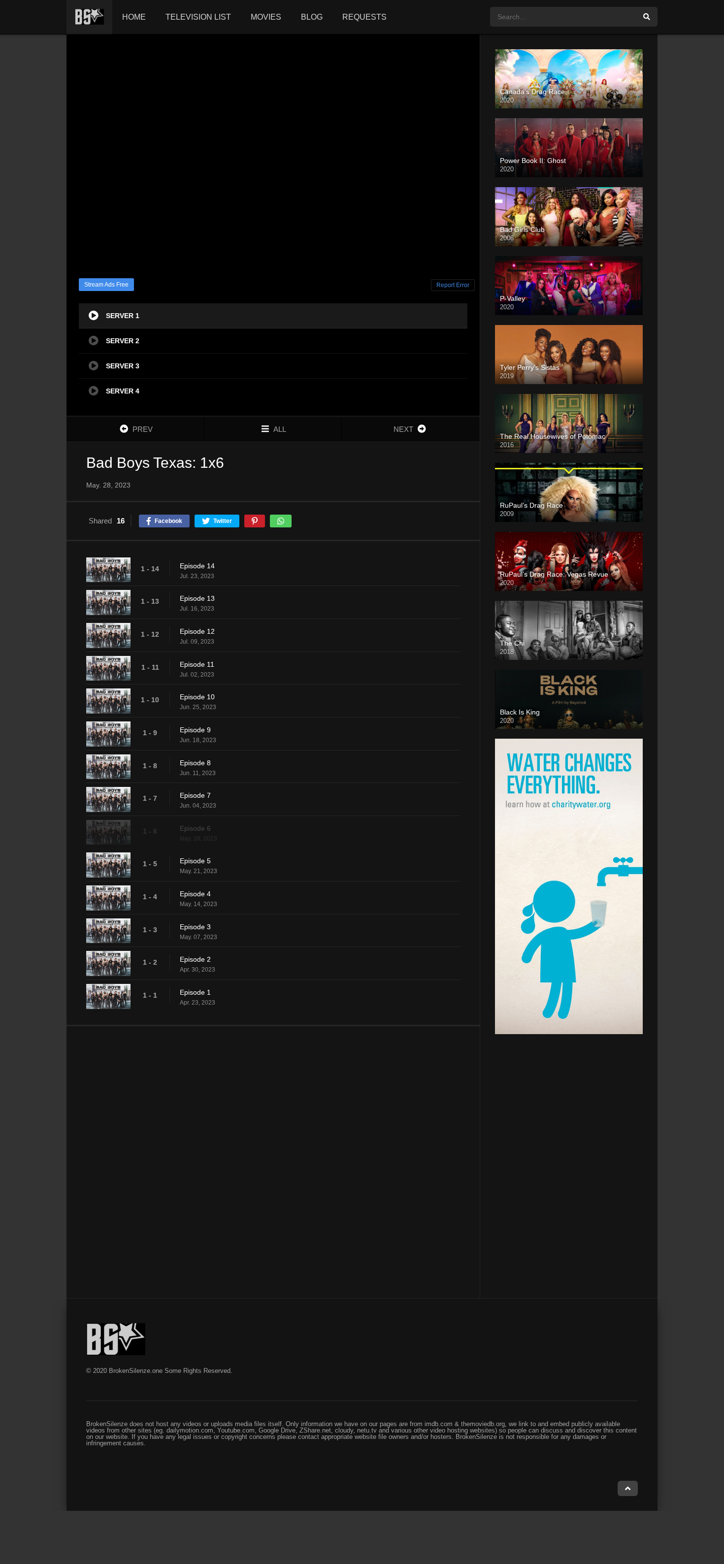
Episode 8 (195, 763)
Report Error (452, 285)
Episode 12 (197, 631)
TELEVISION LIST (198, 17)
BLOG (312, 17)
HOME (134, 17)
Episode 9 (195, 730)
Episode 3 (195, 927)
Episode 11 (197, 664)
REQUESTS (364, 17)
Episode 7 (195, 795)
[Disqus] (273, 1162)
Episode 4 (195, 894)
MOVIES (266, 17)
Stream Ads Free (106, 284)
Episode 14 (197, 566)
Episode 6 (195, 828)
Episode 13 (197, 598)
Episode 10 (197, 697)
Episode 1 (195, 992)
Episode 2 (195, 959)
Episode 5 (195, 861)
